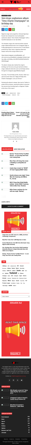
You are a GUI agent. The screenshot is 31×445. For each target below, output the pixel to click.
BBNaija (9, 268)
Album (18, 93)
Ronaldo (18, 283)
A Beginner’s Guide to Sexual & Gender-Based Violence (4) (18, 398)
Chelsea (4, 270)
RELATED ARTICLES (7, 149)
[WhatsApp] (13, 29)
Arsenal (22, 265)
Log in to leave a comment (15, 206)
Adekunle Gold (13, 93)
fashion (6, 273)
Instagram (16, 275)
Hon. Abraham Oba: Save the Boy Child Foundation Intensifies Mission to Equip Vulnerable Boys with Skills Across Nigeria (15, 249)
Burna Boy (22, 268)
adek (7, 93)
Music (10, 15)
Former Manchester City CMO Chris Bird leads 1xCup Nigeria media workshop (15, 243)
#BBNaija (4, 265)
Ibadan (9, 275)
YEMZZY (14, 285)
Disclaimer (17, 439)
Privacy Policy (24, 439)
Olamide (17, 280)
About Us (6, 439)
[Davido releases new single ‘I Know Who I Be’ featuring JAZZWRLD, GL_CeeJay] (5, 177)
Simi (18, 94)
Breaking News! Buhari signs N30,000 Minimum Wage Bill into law (8, 114)
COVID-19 (9, 270)
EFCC (26, 270)
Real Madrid (13, 283)
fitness (21, 273)
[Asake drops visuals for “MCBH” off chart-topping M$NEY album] (5, 169)
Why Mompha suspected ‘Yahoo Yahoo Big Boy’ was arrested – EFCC (19, 391)
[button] (29, 2)
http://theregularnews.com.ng (15, 133)
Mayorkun (4, 280)
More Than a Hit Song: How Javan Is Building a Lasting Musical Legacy (19, 162)
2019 (8, 265)
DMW (23, 270)
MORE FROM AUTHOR (19, 149)
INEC (12, 275)
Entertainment (9, 13)
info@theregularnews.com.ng (18, 376)
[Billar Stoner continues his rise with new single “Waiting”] (5, 191)
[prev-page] (2, 197)
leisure (24, 275)
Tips (24, 283)
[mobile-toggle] (2, 2)
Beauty (13, 268)
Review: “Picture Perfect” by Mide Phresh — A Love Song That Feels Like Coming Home (19, 155)
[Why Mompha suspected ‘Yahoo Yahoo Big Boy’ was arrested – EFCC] (5, 392)
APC (18, 265)
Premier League (6, 283)
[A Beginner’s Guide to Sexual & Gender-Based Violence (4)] (5, 399)
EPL (3, 273)
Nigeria (13, 280)
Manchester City (15, 278)
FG (18, 273)
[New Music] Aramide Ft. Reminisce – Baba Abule (17, 405)
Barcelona (4, 268)
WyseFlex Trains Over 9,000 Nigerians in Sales (14, 239)
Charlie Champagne (6, 94)
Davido (19, 270)
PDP (26, 280)
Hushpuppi (4, 275)
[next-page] (5, 197)
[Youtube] (21, 380)
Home (3, 13)
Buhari (17, 268)
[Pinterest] (9, 29)
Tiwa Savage (5, 285)
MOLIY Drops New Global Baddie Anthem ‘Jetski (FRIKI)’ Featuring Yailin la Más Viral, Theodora (19, 184)
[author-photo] (15, 129)
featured (14, 94)
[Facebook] (3, 29)
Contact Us (11, 439)
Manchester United (22, 278)
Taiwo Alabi (5, 26)
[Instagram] (13, 380)
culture (14, 270)
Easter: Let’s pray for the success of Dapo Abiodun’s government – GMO (22, 115)
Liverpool (9, 278)
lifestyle (4, 278)
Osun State (22, 280)
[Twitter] (6, 29)
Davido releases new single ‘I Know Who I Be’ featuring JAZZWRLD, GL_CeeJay (19, 176)
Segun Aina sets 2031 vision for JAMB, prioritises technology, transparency (15, 235)
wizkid (10, 285)
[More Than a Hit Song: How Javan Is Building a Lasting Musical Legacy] (5, 162)
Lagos (20, 275)
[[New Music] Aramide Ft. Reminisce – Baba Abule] (5, 406)
